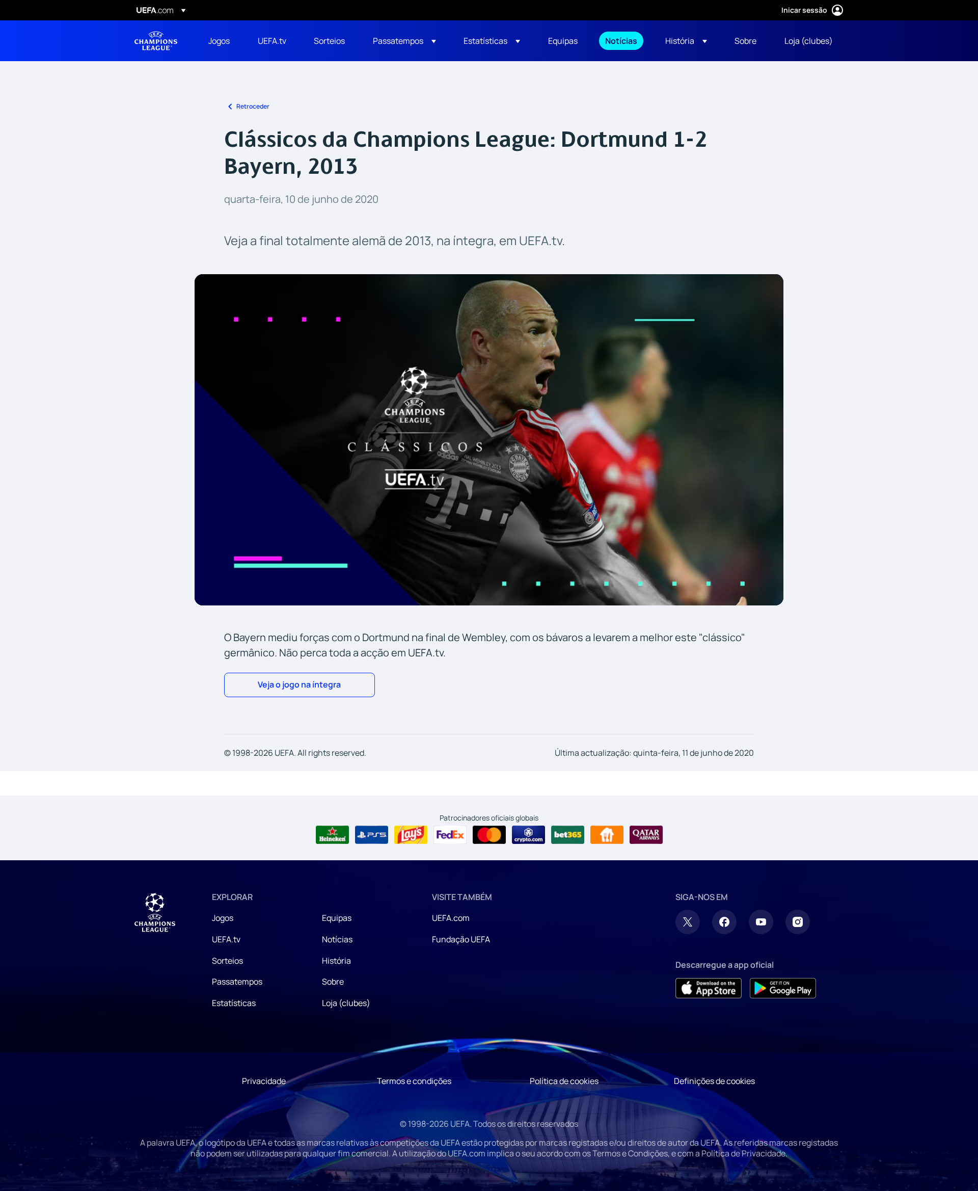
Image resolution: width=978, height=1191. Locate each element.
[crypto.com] (528, 835)
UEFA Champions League (155, 40)
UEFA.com (451, 917)
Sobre (333, 981)
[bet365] (567, 835)
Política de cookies (564, 1081)
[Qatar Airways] (646, 835)
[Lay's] (410, 835)
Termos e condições (414, 1081)
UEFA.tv (226, 939)
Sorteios (227, 960)
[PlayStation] (371, 835)
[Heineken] (332, 835)
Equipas (336, 917)
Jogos (222, 917)
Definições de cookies (714, 1081)
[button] (404, 40)
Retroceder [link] (252, 106)
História (336, 960)
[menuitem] (220, 40)
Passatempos (237, 981)
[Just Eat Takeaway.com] (606, 835)
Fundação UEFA (461, 939)
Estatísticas (234, 1003)
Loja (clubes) (346, 1003)
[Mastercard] (489, 835)
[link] (219, 40)
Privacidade (264, 1081)
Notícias (337, 939)
